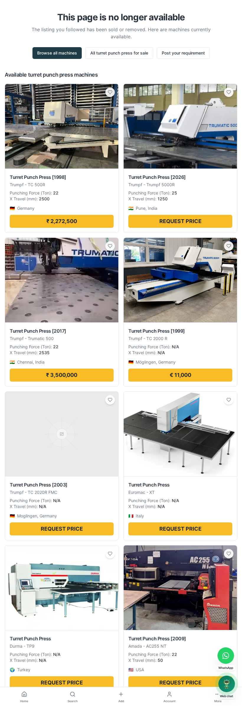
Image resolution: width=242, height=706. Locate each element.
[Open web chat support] (226, 684)
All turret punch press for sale (119, 52)
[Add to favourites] (110, 92)
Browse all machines (57, 52)
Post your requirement (183, 52)
